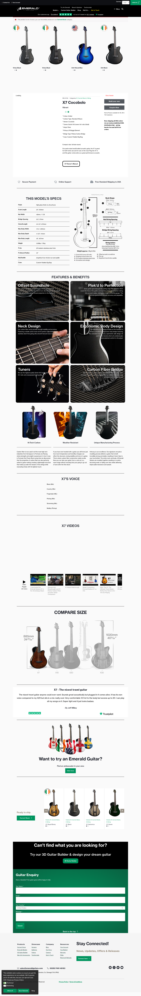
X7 (77, 98)
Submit (20, 926)
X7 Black (68, 824)
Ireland (47, 820)
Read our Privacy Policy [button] (15, 980)
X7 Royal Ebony (51, 824)
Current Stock (61, 19)
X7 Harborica (90, 824)
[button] (4, 983)
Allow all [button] (10, 990)
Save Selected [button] (23, 990)
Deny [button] (33, 990)
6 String (88, 98)
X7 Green (109, 824)
